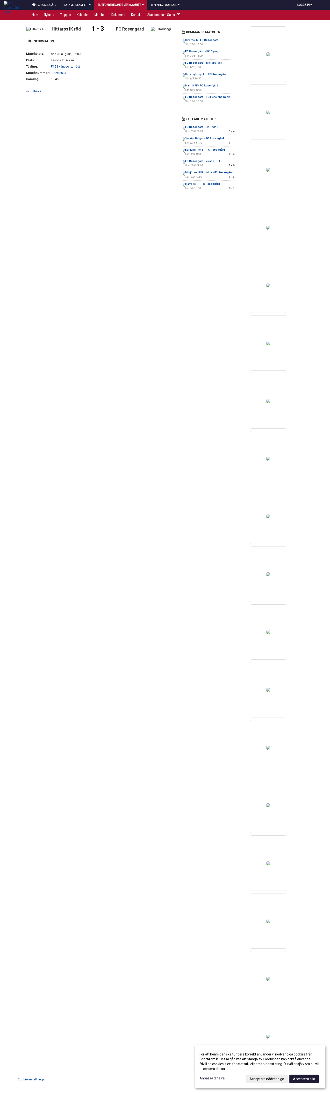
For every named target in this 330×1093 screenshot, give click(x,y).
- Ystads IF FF (203, 161)
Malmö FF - (201, 85)
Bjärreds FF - (203, 183)
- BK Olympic (203, 51)
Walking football (164, 5)
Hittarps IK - (201, 40)
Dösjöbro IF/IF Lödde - (209, 172)
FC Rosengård (45, 5)
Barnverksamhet (76, 5)
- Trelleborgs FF (205, 62)
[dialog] (260, 1066)
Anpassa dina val (212, 1078)
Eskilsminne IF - (205, 149)
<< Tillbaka (33, 91)
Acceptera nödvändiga (267, 1079)
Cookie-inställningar (31, 1079)
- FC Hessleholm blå (207, 97)
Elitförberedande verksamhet (119, 5)
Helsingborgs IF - (206, 74)
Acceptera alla (304, 1079)
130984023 (58, 73)
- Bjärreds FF (202, 127)
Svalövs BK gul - (205, 138)
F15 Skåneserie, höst (65, 66)
